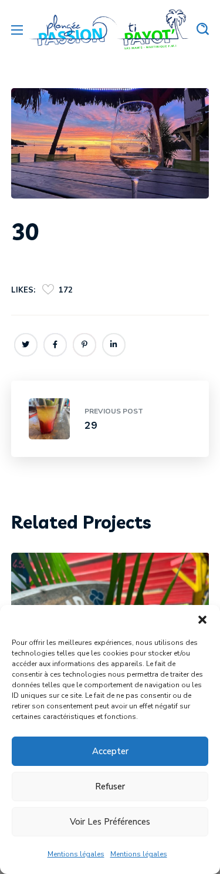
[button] (202, 620)
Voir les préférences (110, 822)
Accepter (110, 751)
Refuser (110, 786)
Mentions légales (76, 854)
